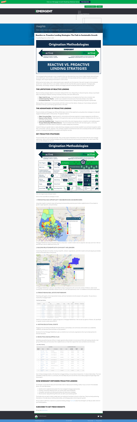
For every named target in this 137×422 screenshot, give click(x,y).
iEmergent (44, 416)
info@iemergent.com (39, 420)
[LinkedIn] (101, 416)
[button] (68, 2)
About (79, 12)
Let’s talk (73, 400)
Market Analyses (90, 21)
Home (79, 11)
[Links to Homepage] (43, 12)
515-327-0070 (69, 420)
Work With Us (81, 15)
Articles (88, 18)
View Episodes (85, 2)
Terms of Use (90, 420)
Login (99, 6)
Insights (80, 16)
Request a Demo (90, 6)
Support (80, 18)
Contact (80, 19)
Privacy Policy (99, 420)
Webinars (88, 22)
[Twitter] (98, 416)
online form (44, 410)
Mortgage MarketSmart (83, 14)
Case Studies (89, 20)
